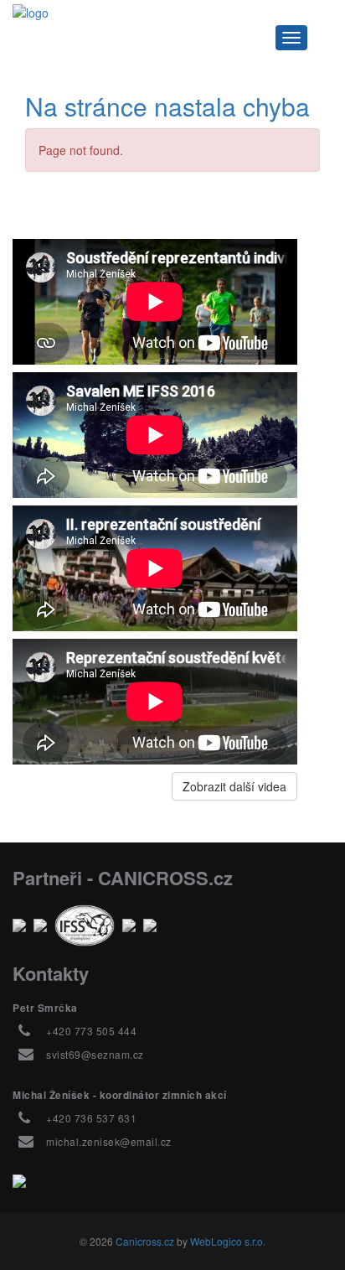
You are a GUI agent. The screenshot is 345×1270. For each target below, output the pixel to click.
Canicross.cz (145, 1241)
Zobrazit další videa (234, 786)
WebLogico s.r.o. (227, 1241)
